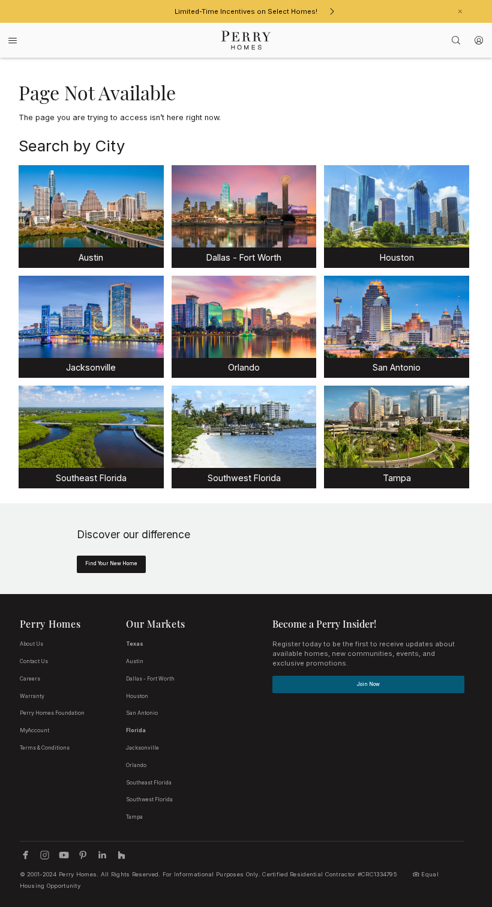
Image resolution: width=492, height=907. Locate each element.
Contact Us (34, 661)
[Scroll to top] (456, 832)
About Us (31, 644)
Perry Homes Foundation (52, 713)
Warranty (32, 696)
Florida (136, 730)
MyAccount (34, 730)
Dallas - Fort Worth (150, 679)
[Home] (246, 40)
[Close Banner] (460, 11)
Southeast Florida (149, 783)
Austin (134, 661)
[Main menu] (12, 40)
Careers (30, 679)
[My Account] (479, 40)
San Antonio (142, 713)
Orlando (136, 765)
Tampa (134, 817)
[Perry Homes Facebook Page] (25, 855)
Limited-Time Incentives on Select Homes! (246, 11)
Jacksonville (142, 748)
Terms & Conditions (45, 748)
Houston (137, 696)
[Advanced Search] (456, 40)
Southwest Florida (149, 799)
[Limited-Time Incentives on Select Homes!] (332, 11)
